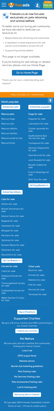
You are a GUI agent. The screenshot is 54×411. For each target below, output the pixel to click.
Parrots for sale (36, 290)
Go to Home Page (27, 73)
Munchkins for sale (11, 255)
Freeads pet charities (27, 331)
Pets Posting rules (27, 371)
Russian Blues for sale (12, 245)
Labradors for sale (38, 124)
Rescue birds (8, 143)
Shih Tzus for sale (37, 179)
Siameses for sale (10, 226)
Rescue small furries (11, 138)
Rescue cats (7, 124)
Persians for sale (10, 235)
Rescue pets (7, 114)
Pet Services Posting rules (27, 377)
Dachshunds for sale (39, 155)
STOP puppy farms (27, 356)
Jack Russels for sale (39, 160)
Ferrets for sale (36, 275)
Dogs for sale (35, 114)
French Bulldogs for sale (38, 173)
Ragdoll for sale (9, 221)
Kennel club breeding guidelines (27, 366)
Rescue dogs (8, 119)
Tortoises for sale (37, 294)
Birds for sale (35, 270)
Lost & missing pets (27, 387)
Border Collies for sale (37, 166)
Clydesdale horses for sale (13, 291)
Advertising (37, 95)
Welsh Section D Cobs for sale (12, 299)
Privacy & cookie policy (34, 406)
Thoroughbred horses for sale (13, 284)
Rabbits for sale (36, 280)
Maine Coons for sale (12, 216)
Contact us (23, 95)
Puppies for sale (36, 119)
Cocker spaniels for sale (38, 129)
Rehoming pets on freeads (27, 395)
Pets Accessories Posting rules (27, 382)
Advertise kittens (12, 192)
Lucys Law (27, 351)
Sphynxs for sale (10, 240)
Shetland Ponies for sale (11, 277)
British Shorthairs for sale (12, 210)
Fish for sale (34, 285)
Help (13, 95)
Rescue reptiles (9, 133)
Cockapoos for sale (38, 143)
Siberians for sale (10, 250)
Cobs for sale (8, 271)
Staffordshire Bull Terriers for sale (37, 137)
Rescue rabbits (9, 128)
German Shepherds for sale (38, 149)
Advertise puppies (40, 107)
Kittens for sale (9, 204)
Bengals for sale (9, 231)
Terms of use (14, 406)
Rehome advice (27, 361)
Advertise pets (10, 107)
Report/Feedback (27, 312)
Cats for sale (8, 199)
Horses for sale (9, 266)
